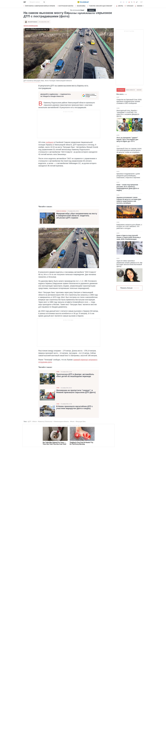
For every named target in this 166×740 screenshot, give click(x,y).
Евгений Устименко (32, 21)
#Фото (72, 421)
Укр (141, 2)
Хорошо (91, 10)
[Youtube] (129, 2)
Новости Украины (61, 211)
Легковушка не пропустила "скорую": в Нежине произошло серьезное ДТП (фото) (76, 391)
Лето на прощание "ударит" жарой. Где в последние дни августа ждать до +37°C (127, 139)
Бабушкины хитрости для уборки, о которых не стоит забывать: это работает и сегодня (129, 226)
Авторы (120, 6)
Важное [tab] (139, 90)
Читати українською (31, 25)
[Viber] (123, 2)
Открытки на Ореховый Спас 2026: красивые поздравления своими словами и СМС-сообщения (129, 101)
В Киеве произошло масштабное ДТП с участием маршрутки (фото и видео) (74, 407)
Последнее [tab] (120, 90)
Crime (57, 371)
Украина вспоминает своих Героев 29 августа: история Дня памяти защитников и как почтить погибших (129, 200)
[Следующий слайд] (143, 6)
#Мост (34, 421)
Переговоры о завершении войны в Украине (40, 6)
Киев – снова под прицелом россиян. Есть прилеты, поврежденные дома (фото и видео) (128, 187)
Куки (82, 10)
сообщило (50, 142)
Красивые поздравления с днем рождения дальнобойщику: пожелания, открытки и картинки (128, 175)
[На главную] (83, 2)
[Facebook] (121, 2)
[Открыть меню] (24, 2)
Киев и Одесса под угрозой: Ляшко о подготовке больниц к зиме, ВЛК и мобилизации (129, 237)
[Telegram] (126, 2)
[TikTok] (136, 2)
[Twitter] (131, 2)
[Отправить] (44, 2)
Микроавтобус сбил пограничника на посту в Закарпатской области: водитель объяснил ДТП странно (76, 216)
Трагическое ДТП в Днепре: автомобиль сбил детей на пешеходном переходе (75, 375)
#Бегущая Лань (80, 421)
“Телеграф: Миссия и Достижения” (100, 6)
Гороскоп (130, 6)
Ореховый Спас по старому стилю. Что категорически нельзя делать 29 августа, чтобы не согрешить (129, 150)
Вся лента (120, 94)
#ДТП (29, 421)
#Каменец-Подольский (45, 421)
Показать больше (126, 288)
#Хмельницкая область (61, 421)
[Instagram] (134, 2)
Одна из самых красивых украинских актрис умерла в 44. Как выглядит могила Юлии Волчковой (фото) (129, 263)
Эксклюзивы (81, 6)
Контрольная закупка (66, 6)
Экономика (141, 6)
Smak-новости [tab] (130, 90)
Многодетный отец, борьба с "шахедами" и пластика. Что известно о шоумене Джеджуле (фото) (128, 113)
